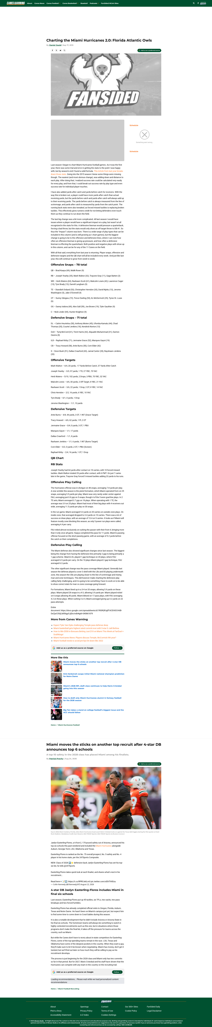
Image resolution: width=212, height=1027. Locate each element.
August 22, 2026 (87, 884)
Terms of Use (107, 1011)
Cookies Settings (108, 1015)
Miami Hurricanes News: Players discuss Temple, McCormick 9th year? (85, 637)
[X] (194, 3)
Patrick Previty (56, 759)
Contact (104, 1006)
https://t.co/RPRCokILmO (79, 881)
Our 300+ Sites (131, 1006)
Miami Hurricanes (104, 846)
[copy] (64, 50)
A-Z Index (84, 1015)
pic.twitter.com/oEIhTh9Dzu (103, 881)
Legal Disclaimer (154, 1011)
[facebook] (198, 3)
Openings (84, 1006)
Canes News (39, 3)
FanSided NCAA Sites (109, 3)
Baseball (84, 3)
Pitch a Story (56, 1011)
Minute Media (39, 1021)
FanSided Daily (153, 1006)
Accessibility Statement (60, 1015)
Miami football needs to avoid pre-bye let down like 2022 (78, 641)
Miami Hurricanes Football (69, 725)
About (29, 3)
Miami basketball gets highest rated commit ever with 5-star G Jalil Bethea (86, 628)
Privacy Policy (86, 1011)
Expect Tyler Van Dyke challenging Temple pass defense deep (81, 625)
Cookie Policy (131, 1011)
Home (53, 725)
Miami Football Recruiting (68, 989)
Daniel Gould (55, 45)
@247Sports (69, 866)
